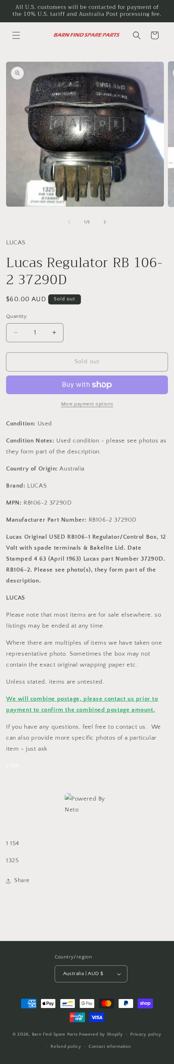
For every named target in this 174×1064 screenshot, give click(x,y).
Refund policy (66, 1046)
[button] (16, 35)
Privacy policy (145, 1034)
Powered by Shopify (101, 1034)
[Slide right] (105, 222)
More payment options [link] (87, 404)
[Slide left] (69, 222)
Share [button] (22, 880)
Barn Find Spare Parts (55, 1034)
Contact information (110, 1046)
